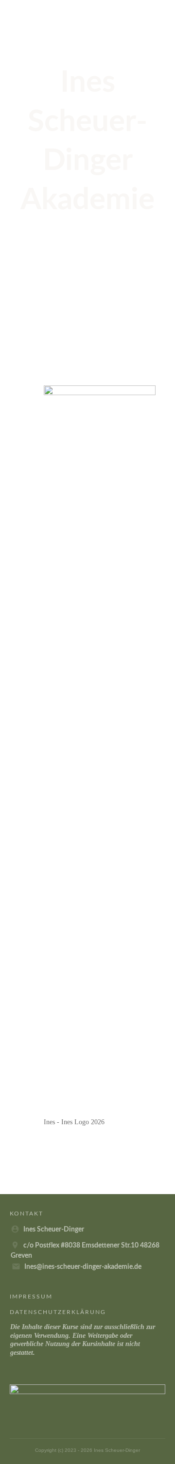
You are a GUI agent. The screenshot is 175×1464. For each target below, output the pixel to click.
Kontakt (26, 1213)
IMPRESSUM (31, 1296)
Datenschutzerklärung (58, 1312)
